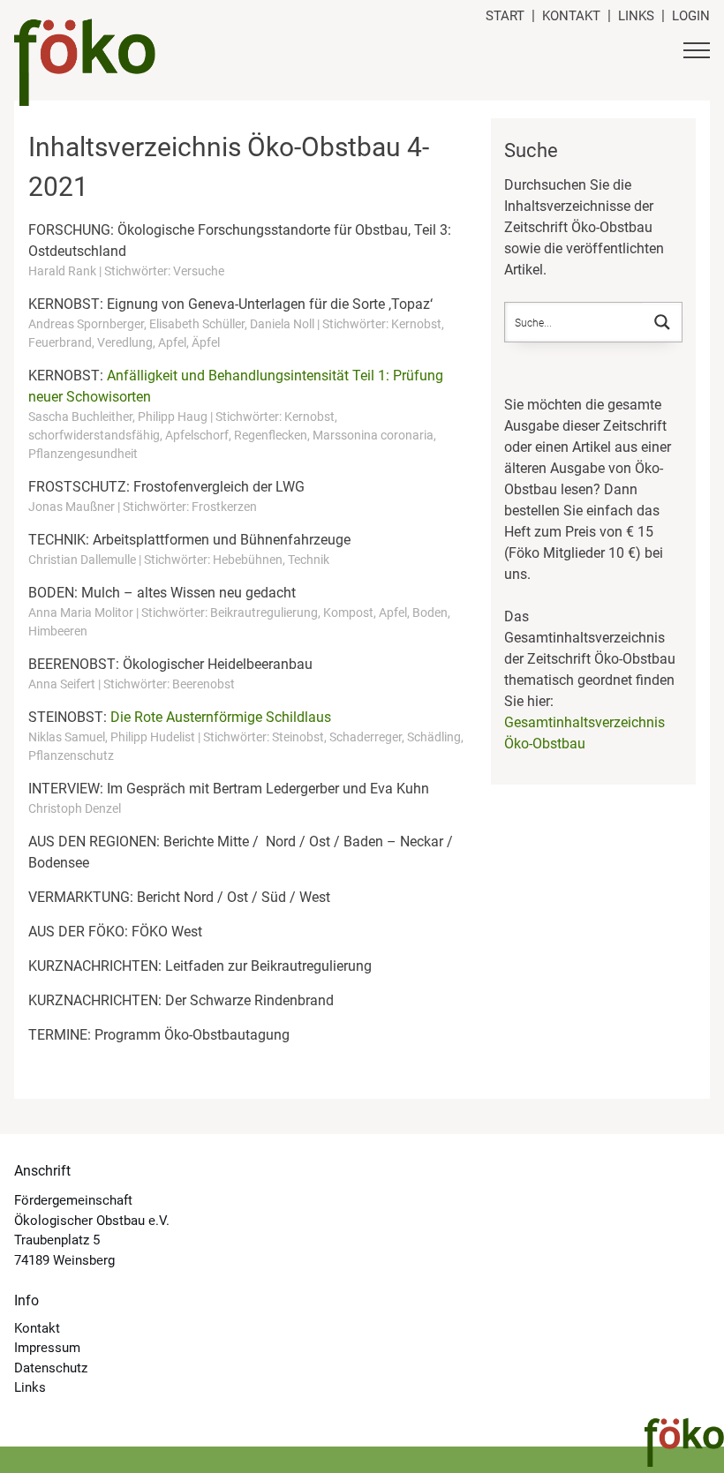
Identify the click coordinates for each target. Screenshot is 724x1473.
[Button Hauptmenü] (696, 53)
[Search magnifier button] (662, 322)
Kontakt (571, 16)
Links (636, 16)
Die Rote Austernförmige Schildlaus (220, 717)
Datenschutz (50, 1368)
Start (505, 16)
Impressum (47, 1348)
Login (691, 16)
